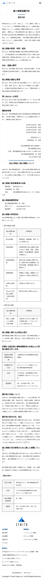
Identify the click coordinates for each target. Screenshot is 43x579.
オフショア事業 (28, 536)
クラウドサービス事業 (31, 539)
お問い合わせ (27, 572)
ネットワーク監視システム (10, 562)
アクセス (5, 543)
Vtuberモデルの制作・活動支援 (12, 565)
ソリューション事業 (30, 533)
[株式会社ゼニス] (8, 3)
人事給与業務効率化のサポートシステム (14, 555)
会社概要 (5, 536)
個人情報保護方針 (17, 572)
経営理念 (5, 533)
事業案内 (26, 529)
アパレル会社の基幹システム (11, 558)
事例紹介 (5, 548)
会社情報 (5, 529)
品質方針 (5, 539)
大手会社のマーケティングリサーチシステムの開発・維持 (20, 551)
